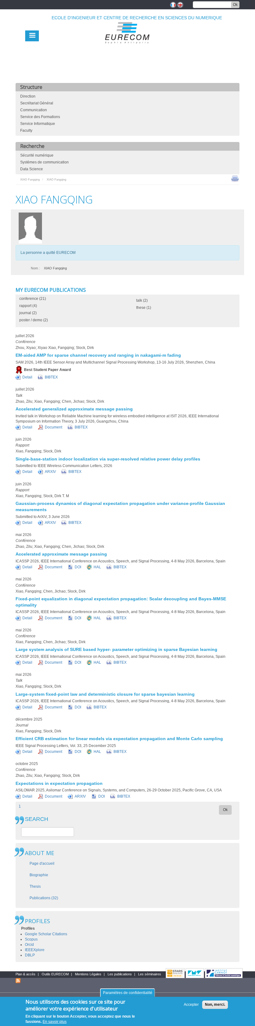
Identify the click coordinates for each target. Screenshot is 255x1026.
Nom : (35, 268)
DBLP (30, 955)
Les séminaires (149, 974)
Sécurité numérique (36, 155)
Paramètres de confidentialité (127, 993)
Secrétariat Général (36, 103)
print (234, 178)
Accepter (191, 1004)
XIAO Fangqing (30, 179)
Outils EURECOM (55, 974)
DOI (78, 567)
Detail (27, 377)
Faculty (26, 130)
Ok (235, 4)
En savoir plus (55, 1021)
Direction (27, 96)
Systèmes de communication (44, 162)
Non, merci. (215, 1004)
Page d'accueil (42, 863)
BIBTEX (51, 377)
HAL (97, 567)
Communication (33, 110)
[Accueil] (127, 47)
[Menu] (32, 35)
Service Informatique (37, 123)
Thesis (35, 886)
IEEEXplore (34, 950)
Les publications (120, 974)
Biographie (39, 875)
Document (53, 427)
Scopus (31, 939)
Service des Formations (40, 117)
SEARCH (36, 819)
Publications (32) (44, 898)
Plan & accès (25, 974)
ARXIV (50, 471)
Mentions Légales (88, 974)
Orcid (29, 944)
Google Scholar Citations (46, 934)
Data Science (31, 169)
